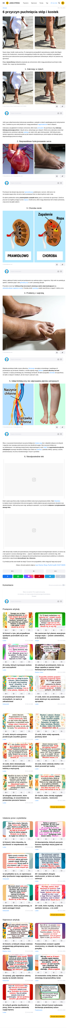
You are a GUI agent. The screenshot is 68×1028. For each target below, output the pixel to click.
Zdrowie (5, 8)
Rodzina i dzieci (39, 672)
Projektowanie (38, 1010)
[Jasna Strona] (13, 3)
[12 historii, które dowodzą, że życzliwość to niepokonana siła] (18, 829)
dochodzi (52, 372)
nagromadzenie (42, 124)
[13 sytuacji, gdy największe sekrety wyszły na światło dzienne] (18, 963)
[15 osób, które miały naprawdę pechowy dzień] (50, 721)
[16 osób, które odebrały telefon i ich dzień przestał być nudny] (50, 751)
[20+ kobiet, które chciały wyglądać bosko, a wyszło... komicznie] (50, 783)
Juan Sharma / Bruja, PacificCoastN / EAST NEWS (50, 565)
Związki (37, 640)
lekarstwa (57, 501)
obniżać (40, 370)
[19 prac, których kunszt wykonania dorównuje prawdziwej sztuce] (50, 992)
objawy (26, 199)
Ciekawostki (6, 704)
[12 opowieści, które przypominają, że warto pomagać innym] (18, 893)
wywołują (35, 288)
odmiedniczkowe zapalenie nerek (12, 288)
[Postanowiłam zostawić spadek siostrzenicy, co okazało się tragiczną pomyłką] (50, 931)
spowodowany (29, 192)
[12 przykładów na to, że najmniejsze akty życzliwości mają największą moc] (18, 861)
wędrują (26, 132)
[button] (12, 571)
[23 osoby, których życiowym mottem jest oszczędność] (18, 652)
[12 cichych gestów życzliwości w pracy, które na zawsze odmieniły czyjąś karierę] (18, 992)
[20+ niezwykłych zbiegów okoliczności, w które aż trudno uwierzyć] (50, 861)
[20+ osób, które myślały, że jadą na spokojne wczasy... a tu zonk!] (50, 893)
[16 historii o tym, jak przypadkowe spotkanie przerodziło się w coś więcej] (18, 620)
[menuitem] (26, 3)
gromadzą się (24, 282)
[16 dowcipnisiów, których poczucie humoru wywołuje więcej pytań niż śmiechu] (50, 829)
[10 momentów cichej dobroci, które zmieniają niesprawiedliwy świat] (50, 963)
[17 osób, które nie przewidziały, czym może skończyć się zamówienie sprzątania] (50, 684)
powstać (39, 449)
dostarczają (38, 443)
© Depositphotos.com (7, 176)
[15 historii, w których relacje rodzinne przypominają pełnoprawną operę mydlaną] (18, 931)
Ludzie (4, 640)
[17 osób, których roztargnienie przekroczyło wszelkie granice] (18, 721)
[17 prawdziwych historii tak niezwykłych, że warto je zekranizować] (18, 684)
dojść (45, 447)
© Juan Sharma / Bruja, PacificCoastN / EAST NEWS (14, 106)
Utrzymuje (31, 368)
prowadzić (41, 128)
